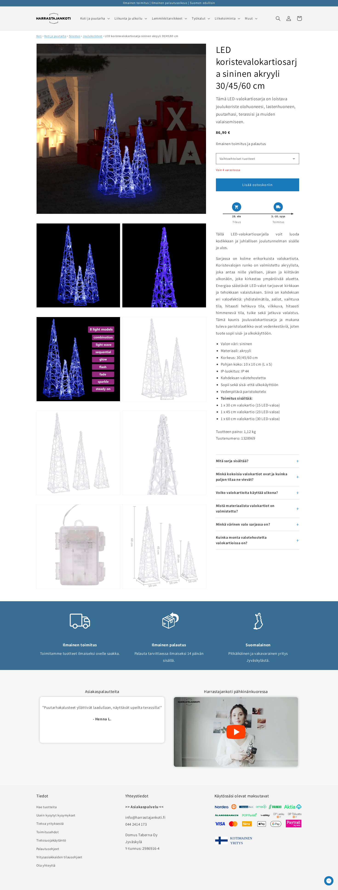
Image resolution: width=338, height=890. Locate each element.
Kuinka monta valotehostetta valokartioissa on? (241, 540)
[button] (94, 18)
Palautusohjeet (47, 849)
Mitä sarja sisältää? (232, 460)
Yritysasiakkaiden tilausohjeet (59, 857)
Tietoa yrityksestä (50, 823)
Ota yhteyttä (46, 865)
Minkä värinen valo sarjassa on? (243, 524)
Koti (39, 36)
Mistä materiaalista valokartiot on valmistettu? (245, 508)
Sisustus (74, 36)
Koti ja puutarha (55, 36)
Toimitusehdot (47, 832)
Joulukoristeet (92, 36)
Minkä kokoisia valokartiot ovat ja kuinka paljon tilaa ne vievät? (251, 477)
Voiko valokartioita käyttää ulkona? (247, 492)
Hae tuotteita (46, 807)
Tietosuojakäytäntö (51, 840)
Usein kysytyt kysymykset (55, 815)
